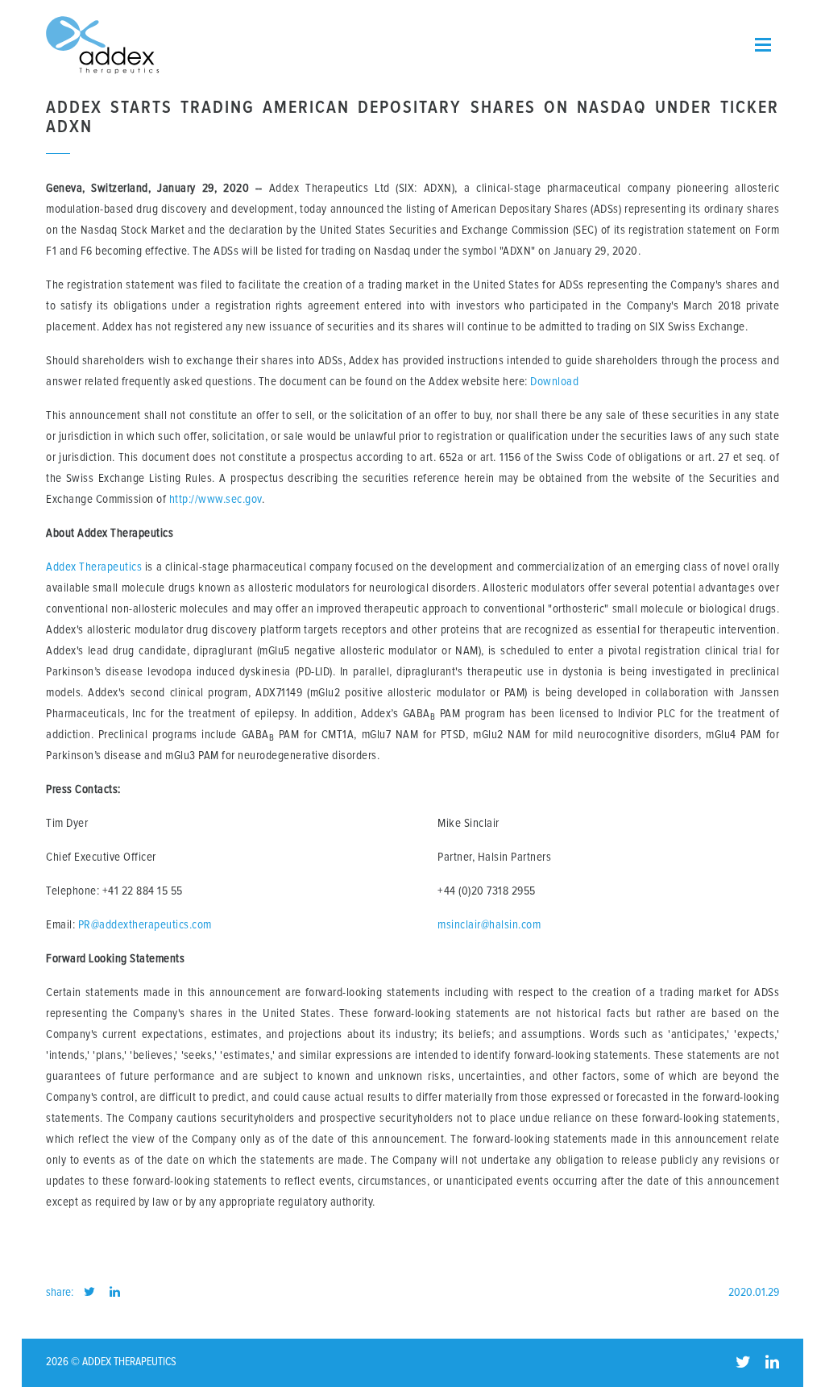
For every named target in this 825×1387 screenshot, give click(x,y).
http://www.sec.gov (215, 499)
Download (554, 382)
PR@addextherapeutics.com (145, 925)
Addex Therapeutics (94, 567)
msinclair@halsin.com (489, 925)
